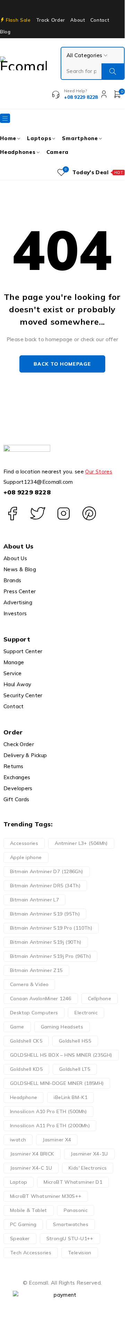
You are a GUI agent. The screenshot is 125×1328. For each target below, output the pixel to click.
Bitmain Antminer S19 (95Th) (45, 914)
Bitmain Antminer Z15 (36, 970)
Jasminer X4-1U (89, 1154)
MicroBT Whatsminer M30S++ (45, 1196)
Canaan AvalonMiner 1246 (40, 998)
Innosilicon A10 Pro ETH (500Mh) (48, 1111)
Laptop (18, 1182)
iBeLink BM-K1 (70, 1097)
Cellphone (99, 998)
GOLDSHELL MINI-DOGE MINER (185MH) (57, 1083)
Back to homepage (62, 364)
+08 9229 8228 (27, 492)
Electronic (86, 1013)
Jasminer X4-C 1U (31, 1168)
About (77, 20)
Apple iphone (26, 857)
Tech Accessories (30, 1252)
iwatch (18, 1140)
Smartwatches (70, 1224)
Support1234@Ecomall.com (38, 482)
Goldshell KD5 (26, 1069)
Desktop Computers (34, 1013)
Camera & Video (29, 984)
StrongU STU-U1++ (69, 1238)
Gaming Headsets (62, 1027)
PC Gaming (23, 1224)
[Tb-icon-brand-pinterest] (89, 513)
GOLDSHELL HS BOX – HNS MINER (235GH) (61, 1055)
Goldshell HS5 (75, 1041)
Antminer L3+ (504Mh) (81, 843)
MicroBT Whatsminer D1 (73, 1182)
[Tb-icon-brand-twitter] (37, 513)
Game (17, 1027)
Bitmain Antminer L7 (34, 900)
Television (79, 1252)
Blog (5, 31)
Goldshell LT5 (74, 1069)
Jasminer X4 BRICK (32, 1154)
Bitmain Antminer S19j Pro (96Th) (50, 956)
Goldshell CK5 (26, 1041)
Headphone (23, 1097)
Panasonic (76, 1210)
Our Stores (98, 471)
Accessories (24, 843)
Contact (99, 20)
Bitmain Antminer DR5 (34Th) (45, 885)
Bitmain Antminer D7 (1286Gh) (46, 871)
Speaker (20, 1238)
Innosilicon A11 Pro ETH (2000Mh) (50, 1125)
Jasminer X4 (57, 1140)
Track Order (50, 20)
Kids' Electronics (88, 1168)
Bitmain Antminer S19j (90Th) (45, 942)
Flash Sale (18, 20)
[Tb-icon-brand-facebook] (12, 513)
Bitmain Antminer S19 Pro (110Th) (51, 928)
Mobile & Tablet (28, 1210)
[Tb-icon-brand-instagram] (63, 513)
